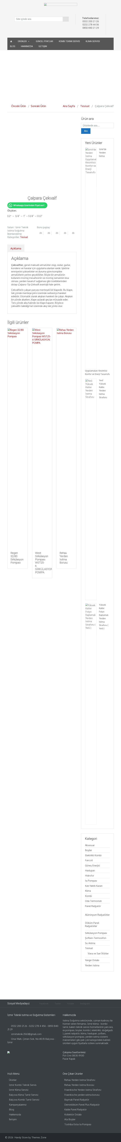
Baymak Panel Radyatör (76, 1099)
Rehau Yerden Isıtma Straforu (79, 1079)
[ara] (66, 19)
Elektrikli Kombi (93, 855)
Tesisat (85, 106)
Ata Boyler (69, 1119)
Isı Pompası (91, 880)
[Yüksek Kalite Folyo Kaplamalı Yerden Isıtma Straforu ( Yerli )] (91, 713)
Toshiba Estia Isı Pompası (77, 1124)
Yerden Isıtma (92, 965)
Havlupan (90, 870)
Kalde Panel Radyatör (75, 1109)
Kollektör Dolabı (72, 1114)
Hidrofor (89, 875)
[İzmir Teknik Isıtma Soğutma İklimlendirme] (60, 8)
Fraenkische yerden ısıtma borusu (82, 1094)
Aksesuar (90, 845)
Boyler (88, 850)
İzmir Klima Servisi (18, 1089)
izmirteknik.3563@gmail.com (26, 1034)
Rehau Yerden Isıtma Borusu (79, 1084)
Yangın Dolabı (92, 960)
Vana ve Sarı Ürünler (98, 953)
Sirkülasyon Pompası (96, 933)
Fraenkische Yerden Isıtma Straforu (82, 1089)
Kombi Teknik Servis (69, 41)
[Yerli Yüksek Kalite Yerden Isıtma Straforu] (91, 489)
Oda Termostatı (93, 900)
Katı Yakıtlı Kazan (93, 885)
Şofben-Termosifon (95, 938)
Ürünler (13, 1079)
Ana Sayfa (69, 106)
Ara (86, 131)
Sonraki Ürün (39, 106)
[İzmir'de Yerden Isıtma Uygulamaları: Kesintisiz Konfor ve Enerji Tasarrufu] (91, 258)
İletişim (43, 46)
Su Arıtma (90, 943)
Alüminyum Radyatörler (97, 914)
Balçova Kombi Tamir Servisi (24, 1099)
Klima (88, 890)
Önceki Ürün (17, 106)
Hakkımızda (27, 46)
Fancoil (89, 860)
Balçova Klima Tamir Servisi (23, 1094)
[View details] (17, 438)
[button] (3, 75)
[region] (60, 75)
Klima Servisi (93, 41)
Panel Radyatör (93, 906)
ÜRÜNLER (22, 41)
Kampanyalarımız (18, 1104)
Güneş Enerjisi (92, 865)
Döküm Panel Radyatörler (92, 924)
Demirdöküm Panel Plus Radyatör (82, 1104)
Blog (12, 46)
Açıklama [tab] (15, 248)
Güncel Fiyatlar (44, 41)
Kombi (88, 895)
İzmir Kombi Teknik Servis (22, 1084)
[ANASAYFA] (11, 41)
